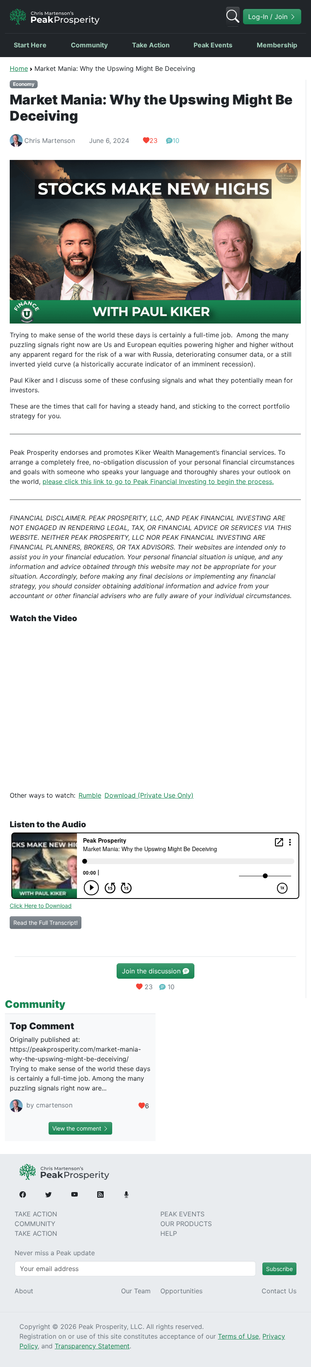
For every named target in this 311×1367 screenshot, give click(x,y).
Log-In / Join (269, 17)
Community (89, 45)
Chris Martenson (49, 140)
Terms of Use (238, 1336)
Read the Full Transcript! (45, 922)
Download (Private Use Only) (149, 795)
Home (19, 68)
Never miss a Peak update (55, 1253)
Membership (277, 45)
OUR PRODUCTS (186, 1224)
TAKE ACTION (36, 1214)
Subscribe (279, 1268)
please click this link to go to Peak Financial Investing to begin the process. (158, 481)
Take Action (151, 45)
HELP (168, 1233)
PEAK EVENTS (182, 1214)
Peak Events (213, 45)
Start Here (30, 45)
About (24, 1291)
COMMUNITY (35, 1224)
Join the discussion (152, 971)
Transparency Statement (92, 1346)
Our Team (136, 1291)
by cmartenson (48, 1105)
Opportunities (181, 1291)
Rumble (90, 795)
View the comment (77, 1128)
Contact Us (279, 1291)
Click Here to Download (41, 905)
